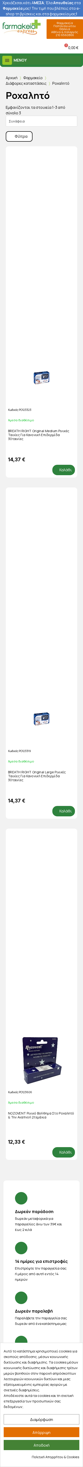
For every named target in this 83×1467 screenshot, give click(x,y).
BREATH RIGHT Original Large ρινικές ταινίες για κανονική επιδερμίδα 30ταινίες (37, 776)
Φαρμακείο (33, 77)
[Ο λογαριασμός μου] (31, 47)
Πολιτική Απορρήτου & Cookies (55, 1457)
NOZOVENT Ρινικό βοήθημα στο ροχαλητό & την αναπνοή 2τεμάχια (41, 1115)
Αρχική (12, 77)
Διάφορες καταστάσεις (26, 83)
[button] (4, 47)
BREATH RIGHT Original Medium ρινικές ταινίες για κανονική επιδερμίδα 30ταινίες (38, 435)
